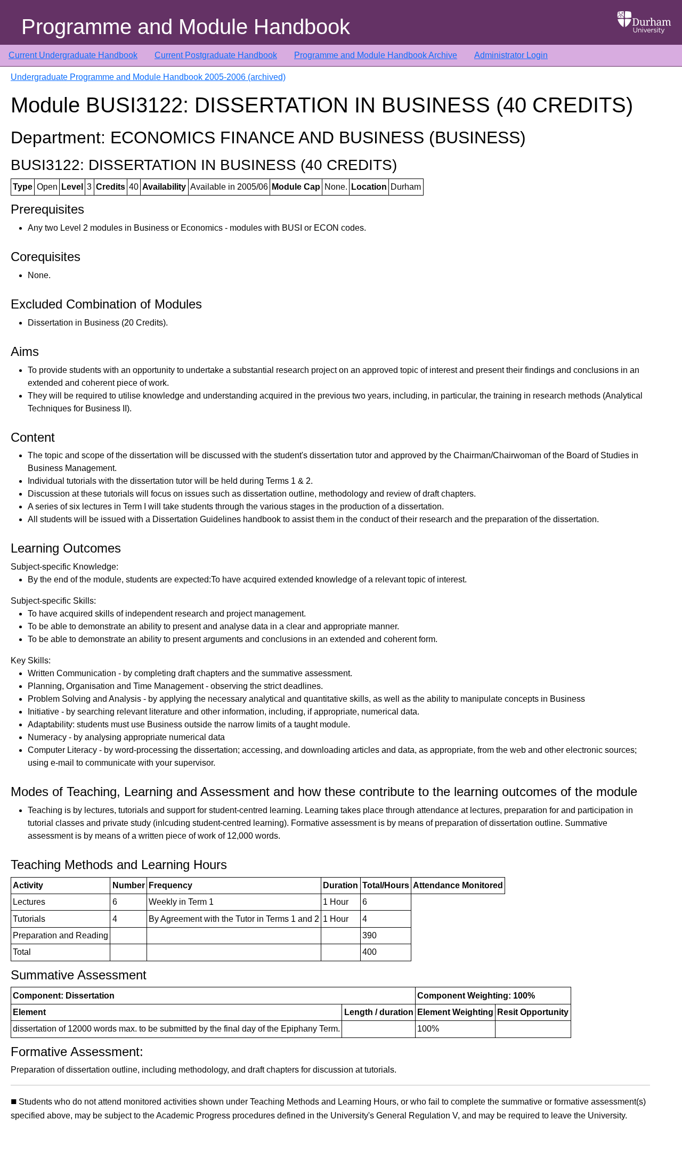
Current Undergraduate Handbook (73, 55)
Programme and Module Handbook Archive (375, 55)
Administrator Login (511, 55)
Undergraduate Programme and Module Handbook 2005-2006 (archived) (148, 77)
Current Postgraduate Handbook (216, 55)
